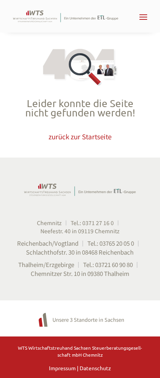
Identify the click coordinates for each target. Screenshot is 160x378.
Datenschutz (95, 367)
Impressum (63, 367)
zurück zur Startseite (80, 136)
